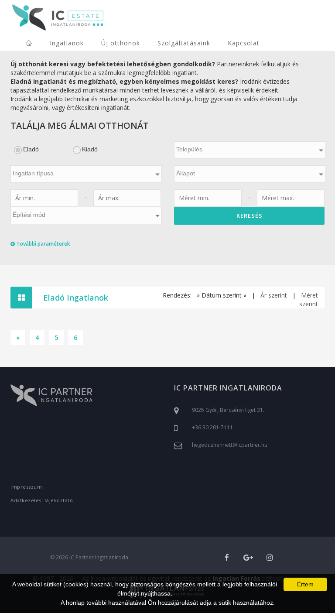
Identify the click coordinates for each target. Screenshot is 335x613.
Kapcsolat (244, 43)
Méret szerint (308, 299)
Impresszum (26, 486)
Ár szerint (273, 295)
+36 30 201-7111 (212, 427)
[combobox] (249, 150)
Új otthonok (120, 43)
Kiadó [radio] (90, 149)
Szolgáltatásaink (183, 43)
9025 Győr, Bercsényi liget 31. (228, 410)
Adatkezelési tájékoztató (41, 500)
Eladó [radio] (31, 149)
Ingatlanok (67, 43)
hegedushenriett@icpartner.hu (229, 445)
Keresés (249, 215)
